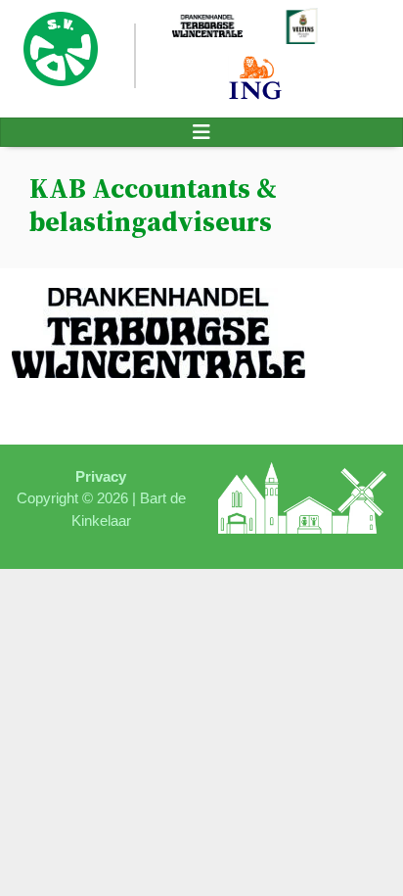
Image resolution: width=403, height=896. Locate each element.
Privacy (100, 476)
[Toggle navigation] (201, 132)
